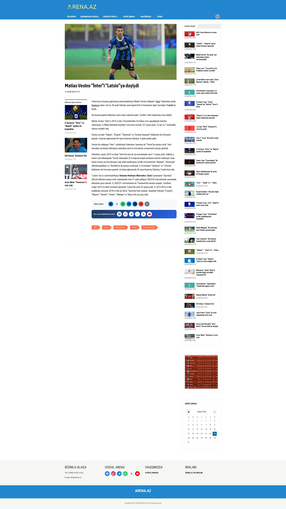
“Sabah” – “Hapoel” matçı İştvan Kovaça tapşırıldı (205, 45)
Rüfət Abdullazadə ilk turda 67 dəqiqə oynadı (206, 173)
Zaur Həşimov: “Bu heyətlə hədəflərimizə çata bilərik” (206, 240)
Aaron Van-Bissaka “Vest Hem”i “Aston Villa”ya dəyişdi (207, 325)
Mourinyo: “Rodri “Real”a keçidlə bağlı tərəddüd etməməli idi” (205, 272)
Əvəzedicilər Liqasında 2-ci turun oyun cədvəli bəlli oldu (206, 92)
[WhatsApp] (122, 204)
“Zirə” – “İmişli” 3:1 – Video (206, 183)
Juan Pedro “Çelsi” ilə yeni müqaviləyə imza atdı (206, 314)
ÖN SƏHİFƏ (71, 16)
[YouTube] (149, 214)
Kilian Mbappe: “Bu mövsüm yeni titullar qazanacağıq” (206, 229)
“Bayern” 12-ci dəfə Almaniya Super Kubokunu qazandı (207, 116)
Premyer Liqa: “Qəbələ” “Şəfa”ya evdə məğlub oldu (206, 260)
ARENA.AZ (143, 490)
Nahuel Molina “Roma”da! (205, 295)
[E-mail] (141, 204)
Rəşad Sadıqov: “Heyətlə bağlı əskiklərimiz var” (207, 193)
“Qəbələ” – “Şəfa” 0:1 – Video (207, 250)
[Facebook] (110, 204)
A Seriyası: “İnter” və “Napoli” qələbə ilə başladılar (74, 126)
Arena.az (95, 105)
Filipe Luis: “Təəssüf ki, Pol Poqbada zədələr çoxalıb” (206, 69)
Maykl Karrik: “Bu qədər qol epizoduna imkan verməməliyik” (206, 57)
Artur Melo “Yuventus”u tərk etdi (76, 184)
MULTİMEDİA (146, 16)
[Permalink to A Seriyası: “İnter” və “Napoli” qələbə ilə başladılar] (76, 113)
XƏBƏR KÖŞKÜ (190, 26)
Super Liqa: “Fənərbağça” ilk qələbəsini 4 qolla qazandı (207, 161)
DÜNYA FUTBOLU (110, 16)
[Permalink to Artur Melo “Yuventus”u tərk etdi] (76, 172)
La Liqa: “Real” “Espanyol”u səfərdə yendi (206, 128)
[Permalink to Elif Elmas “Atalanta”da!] (76, 146)
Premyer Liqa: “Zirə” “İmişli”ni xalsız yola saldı (207, 204)
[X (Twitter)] (116, 204)
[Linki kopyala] (147, 204)
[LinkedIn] (134, 204)
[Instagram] (125, 214)
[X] (143, 214)
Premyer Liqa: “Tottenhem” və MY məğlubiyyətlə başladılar (206, 216)
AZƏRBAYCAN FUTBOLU (89, 16)
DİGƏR (159, 16)
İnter (158, 101)
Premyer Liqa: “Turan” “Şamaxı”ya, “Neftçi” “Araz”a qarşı (207, 104)
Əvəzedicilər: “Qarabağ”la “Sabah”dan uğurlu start (206, 285)
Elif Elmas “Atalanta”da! (76, 155)
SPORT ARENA (128, 16)
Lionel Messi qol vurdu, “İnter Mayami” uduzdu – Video (207, 81)
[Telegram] (128, 204)
